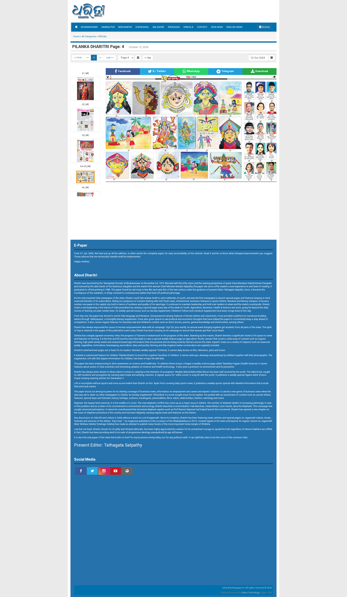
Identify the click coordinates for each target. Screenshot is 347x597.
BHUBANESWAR (89, 27)
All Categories (89, 36)
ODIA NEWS (217, 27)
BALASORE (158, 27)
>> (100, 57)
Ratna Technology (251, 592)
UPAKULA (188, 27)
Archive (266, 27)
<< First (78, 57)
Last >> (110, 57)
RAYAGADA (174, 27)
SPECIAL (102, 36)
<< (87, 57)
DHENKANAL (142, 27)
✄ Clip (148, 57)
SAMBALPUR (108, 27)
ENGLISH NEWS (234, 27)
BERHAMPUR (125, 27)
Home (76, 36)
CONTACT (202, 27)
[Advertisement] (14, 81)
